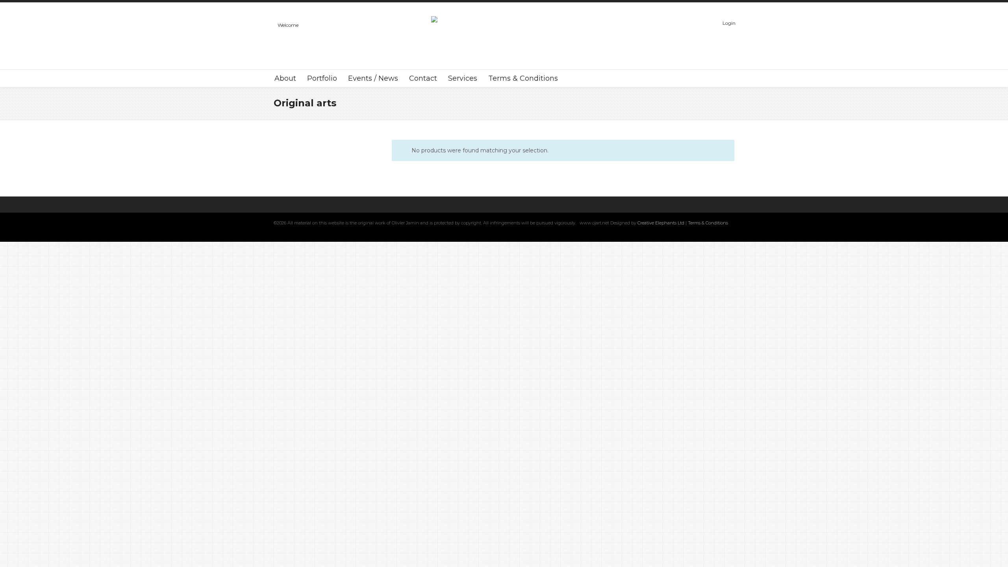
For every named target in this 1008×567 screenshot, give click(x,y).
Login (729, 23)
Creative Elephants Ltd (661, 223)
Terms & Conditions (708, 223)
